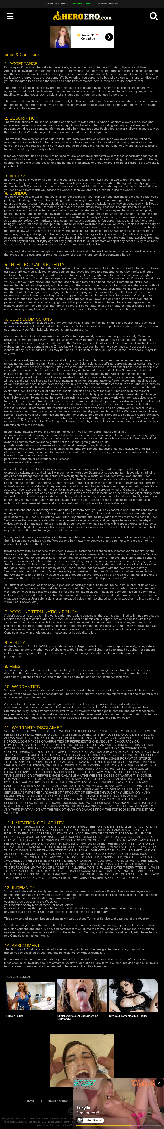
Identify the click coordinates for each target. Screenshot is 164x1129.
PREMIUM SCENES (81, 3)
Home (30, 1100)
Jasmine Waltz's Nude (107, 3)
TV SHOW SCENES (56, 3)
